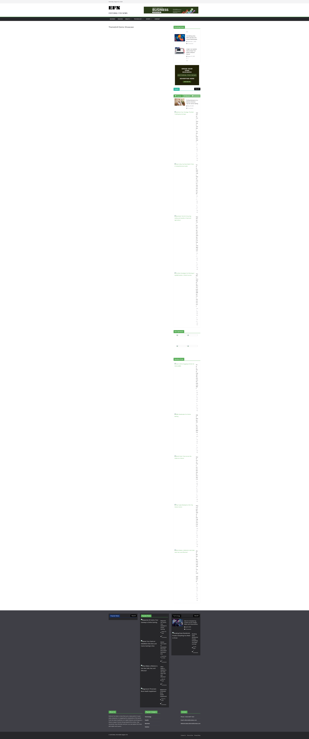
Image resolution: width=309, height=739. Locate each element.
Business (112, 19)
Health (127, 19)
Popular (178, 96)
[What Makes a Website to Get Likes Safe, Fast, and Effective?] (185, 575)
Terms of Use (190, 735)
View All (197, 89)
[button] (130, 19)
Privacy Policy (197, 735)
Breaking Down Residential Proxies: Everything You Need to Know (195, 639)
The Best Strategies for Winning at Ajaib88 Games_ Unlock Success (197, 290)
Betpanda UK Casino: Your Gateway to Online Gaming (163, 625)
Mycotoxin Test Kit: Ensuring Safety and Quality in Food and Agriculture (197, 233)
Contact (157, 19)
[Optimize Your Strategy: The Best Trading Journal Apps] (185, 118)
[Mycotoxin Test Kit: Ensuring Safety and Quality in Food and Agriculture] (185, 222)
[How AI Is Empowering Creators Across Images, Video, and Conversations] (177, 625)
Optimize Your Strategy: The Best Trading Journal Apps (197, 127)
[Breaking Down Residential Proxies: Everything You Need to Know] (181, 643)
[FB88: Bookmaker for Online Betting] (185, 433)
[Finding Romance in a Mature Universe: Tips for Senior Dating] (180, 102)
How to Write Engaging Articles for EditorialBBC (197, 376)
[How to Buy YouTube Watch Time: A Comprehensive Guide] (185, 170)
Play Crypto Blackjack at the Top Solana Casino (197, 516)
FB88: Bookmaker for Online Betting (197, 423)
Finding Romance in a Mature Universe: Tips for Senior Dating (192, 101)
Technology (138, 19)
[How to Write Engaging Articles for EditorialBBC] (185, 387)
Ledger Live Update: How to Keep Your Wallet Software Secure (191, 38)
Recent (188, 96)
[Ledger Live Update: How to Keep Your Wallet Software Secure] (180, 37)
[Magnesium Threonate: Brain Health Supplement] (150, 697)
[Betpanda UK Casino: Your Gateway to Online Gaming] (150, 629)
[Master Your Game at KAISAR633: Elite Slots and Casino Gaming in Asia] (150, 652)
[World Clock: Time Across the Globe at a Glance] (185, 479)
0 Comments (190, 45)
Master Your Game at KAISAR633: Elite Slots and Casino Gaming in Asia (163, 648)
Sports (148, 19)
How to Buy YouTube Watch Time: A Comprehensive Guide (197, 179)
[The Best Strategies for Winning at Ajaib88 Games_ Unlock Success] (185, 279)
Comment (197, 96)
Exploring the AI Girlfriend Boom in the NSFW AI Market (191, 52)
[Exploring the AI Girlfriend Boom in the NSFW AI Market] (180, 52)
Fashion (120, 19)
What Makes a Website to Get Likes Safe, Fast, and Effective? (197, 566)
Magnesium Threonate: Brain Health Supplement (163, 693)
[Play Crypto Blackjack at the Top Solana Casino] (185, 526)
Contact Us (183, 735)
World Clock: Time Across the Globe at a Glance (197, 468)
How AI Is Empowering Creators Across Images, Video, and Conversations (191, 622)
